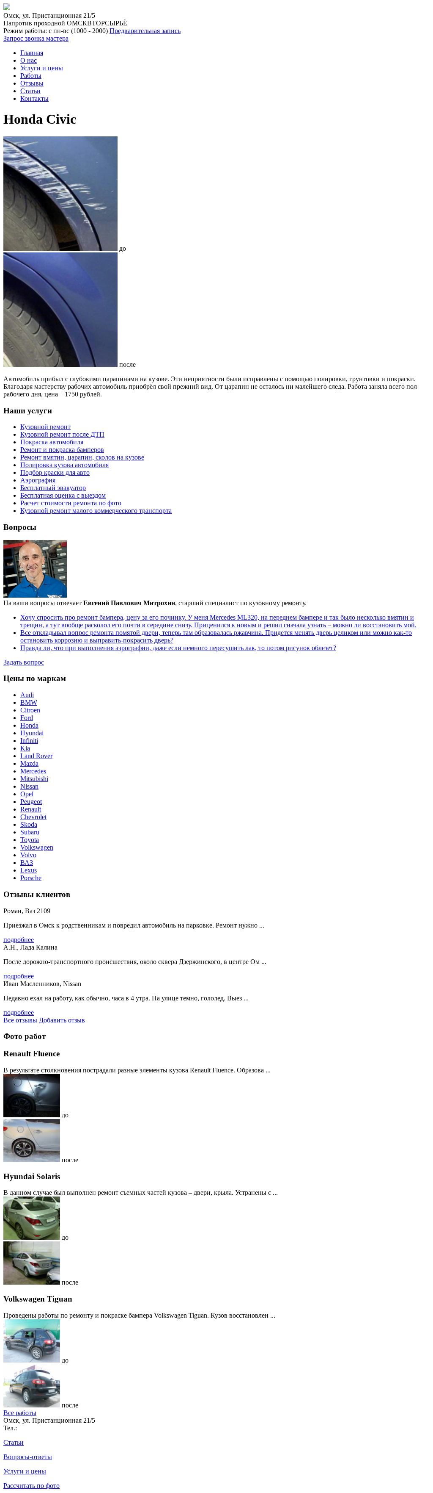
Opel (26, 794)
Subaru (29, 832)
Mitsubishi (34, 778)
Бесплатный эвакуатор (53, 487)
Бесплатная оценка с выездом (63, 495)
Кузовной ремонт (45, 426)
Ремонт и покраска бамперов (62, 449)
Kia (25, 748)
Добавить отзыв (62, 1020)
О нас (28, 60)
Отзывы (32, 83)
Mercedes (33, 771)
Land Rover (36, 755)
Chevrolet (33, 816)
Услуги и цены (41, 68)
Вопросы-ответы (27, 1456)
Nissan (29, 786)
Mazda (29, 763)
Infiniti (29, 740)
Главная (31, 52)
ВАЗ (26, 862)
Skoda (28, 824)
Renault (30, 809)
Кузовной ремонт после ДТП (62, 434)
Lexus (28, 870)
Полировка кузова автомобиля (64, 464)
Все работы (19, 1412)
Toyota (29, 839)
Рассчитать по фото (31, 1485)
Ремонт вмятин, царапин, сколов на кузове (82, 457)
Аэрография (37, 480)
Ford (26, 717)
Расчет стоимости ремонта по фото (70, 503)
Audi (27, 694)
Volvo (28, 855)
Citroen (30, 710)
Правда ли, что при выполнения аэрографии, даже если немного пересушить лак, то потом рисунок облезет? (178, 647)
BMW (28, 702)
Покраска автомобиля (51, 442)
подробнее (18, 939)
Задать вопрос (23, 662)
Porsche (30, 877)
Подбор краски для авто (55, 472)
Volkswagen (36, 847)
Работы (30, 75)
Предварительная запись (145, 30)
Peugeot (31, 801)
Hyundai (32, 733)
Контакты (34, 98)
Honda (29, 725)
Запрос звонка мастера (36, 38)
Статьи (30, 90)
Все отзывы (20, 1020)
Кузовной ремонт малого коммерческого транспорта (96, 510)
